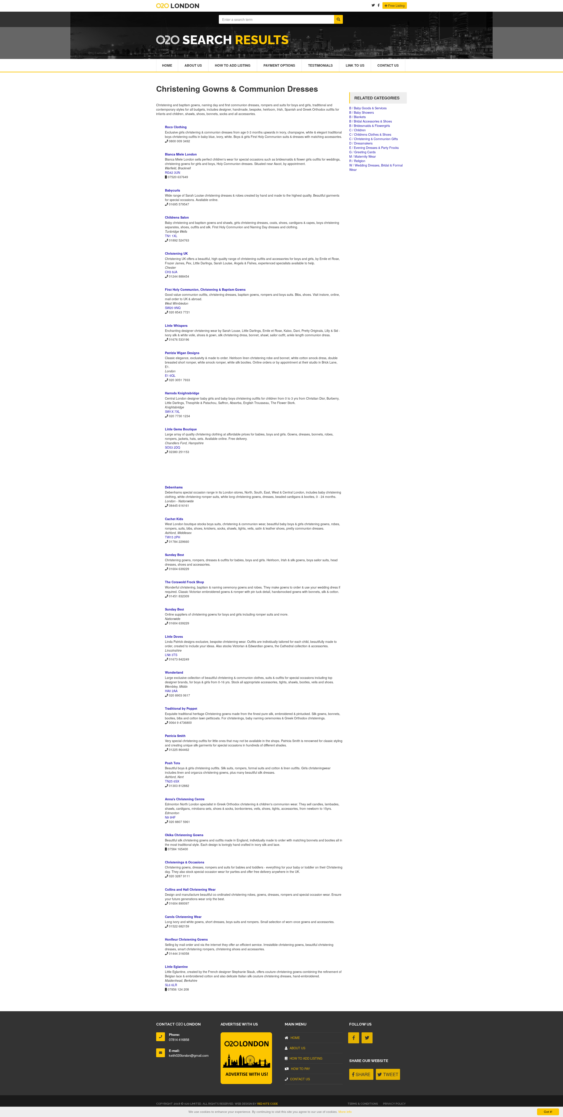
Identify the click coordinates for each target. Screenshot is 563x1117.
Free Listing (396, 5)
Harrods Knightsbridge (182, 393)
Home (167, 65)
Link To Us (355, 65)
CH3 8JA (171, 272)
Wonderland (174, 672)
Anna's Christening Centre (185, 799)
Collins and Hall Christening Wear (190, 889)
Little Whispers (176, 325)
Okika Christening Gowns (184, 835)
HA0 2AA (171, 691)
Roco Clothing (176, 127)
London (184, 6)
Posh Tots (172, 763)
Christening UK (176, 253)
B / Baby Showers (361, 112)
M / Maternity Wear (362, 156)
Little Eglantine (176, 966)
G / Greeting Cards (362, 152)
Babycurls (172, 190)
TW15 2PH (172, 537)
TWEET (390, 1074)
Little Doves (174, 636)
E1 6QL (170, 375)
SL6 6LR (171, 985)
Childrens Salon (177, 217)
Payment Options (279, 65)
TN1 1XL (171, 236)
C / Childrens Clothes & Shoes (370, 134)
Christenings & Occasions (184, 862)
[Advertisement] (249, 469)
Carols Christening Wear (183, 916)
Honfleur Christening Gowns (186, 939)
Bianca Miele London (181, 154)
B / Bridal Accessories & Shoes (370, 121)
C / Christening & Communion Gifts (373, 139)
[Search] (338, 19)
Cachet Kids (174, 519)
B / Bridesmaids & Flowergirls (369, 125)
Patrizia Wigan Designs (182, 353)
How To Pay (300, 1068)
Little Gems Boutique (181, 429)
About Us (193, 65)
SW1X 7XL (172, 411)
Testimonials (320, 65)
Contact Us (388, 65)
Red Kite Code (267, 1103)
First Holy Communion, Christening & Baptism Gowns (205, 289)
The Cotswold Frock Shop (184, 582)
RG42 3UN (172, 172)
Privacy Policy (394, 1103)
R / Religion (357, 161)
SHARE (362, 1074)
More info (345, 1111)
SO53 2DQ (172, 447)
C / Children (357, 130)
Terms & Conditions (362, 1103)
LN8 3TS (171, 655)
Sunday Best (174, 554)
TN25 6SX (172, 781)
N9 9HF (170, 817)
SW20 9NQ (173, 307)
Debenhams (174, 487)
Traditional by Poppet (181, 708)
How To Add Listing (232, 65)
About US (297, 1048)
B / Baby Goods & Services (368, 108)
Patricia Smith (175, 735)
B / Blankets (357, 117)
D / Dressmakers (361, 143)
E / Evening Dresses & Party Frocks (374, 147)
